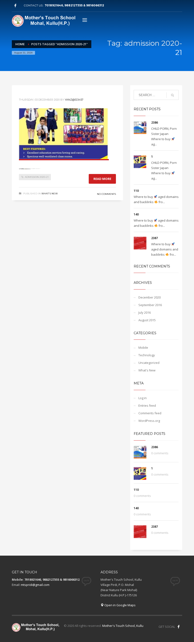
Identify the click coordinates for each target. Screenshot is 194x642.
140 (136, 214)
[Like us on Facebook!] (178, 626)
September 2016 (150, 305)
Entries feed (147, 405)
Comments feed (149, 413)
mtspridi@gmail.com (35, 585)
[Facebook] (15, 5)
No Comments (106, 194)
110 (136, 190)
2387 (154, 238)
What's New (49, 193)
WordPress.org (149, 421)
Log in (142, 398)
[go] (172, 95)
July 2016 (144, 312)
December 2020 (149, 297)
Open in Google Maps (120, 605)
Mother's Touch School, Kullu (122, 626)
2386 (154, 122)
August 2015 (147, 320)
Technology (146, 355)
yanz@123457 (74, 99)
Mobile (143, 347)
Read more (102, 179)
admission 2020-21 (36, 176)
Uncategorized (148, 363)
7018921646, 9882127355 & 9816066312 (74, 5)
